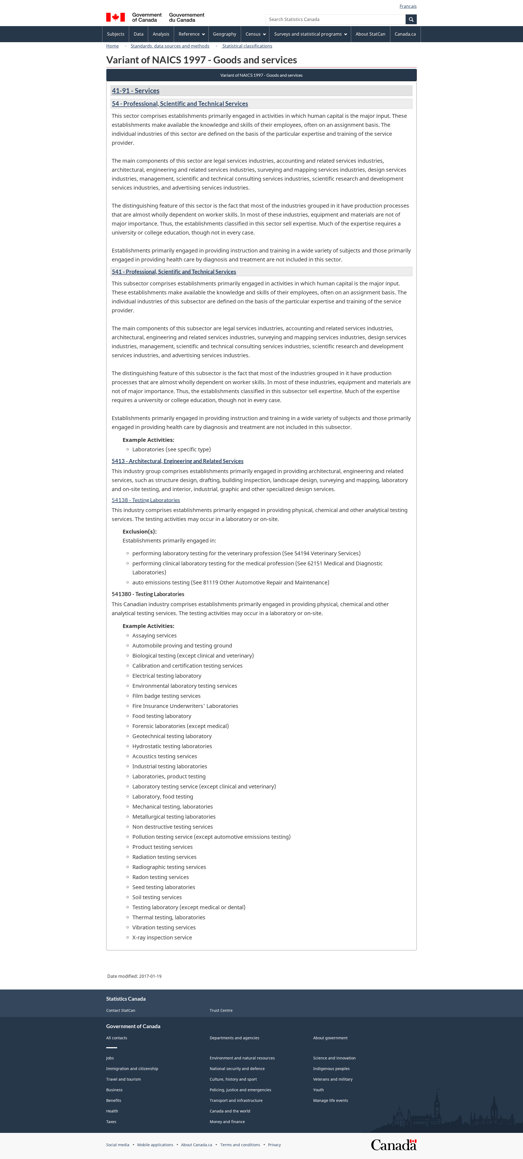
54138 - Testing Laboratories (146, 500)
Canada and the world (230, 1111)
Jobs (110, 1058)
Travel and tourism (123, 1079)
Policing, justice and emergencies (240, 1089)
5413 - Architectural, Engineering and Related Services (178, 461)
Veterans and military (332, 1079)
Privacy (274, 1144)
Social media (117, 1144)
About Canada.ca (196, 1144)
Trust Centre (221, 1010)
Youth (318, 1089)
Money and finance (227, 1121)
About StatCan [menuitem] (370, 34)
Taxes (111, 1121)
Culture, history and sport (233, 1079)
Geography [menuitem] (224, 34)
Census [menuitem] (253, 34)
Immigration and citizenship (132, 1068)
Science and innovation (334, 1058)
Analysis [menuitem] (161, 34)
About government (330, 1037)
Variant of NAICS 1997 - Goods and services (261, 75)
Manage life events (330, 1100)
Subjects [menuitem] (115, 34)
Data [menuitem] (139, 34)
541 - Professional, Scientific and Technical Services (174, 271)
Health (112, 1111)
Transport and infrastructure (236, 1100)
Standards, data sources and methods (170, 46)
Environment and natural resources (242, 1058)
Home (112, 46)
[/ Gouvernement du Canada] (155, 18)
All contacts (116, 1037)
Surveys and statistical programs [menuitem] (308, 34)
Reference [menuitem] (189, 34)
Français (408, 6)
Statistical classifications (246, 46)
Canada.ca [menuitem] (405, 34)
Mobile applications (155, 1144)
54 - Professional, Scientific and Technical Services (180, 103)
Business (114, 1089)
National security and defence (237, 1068)
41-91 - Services (135, 90)
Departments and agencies (234, 1037)
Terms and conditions (240, 1144)
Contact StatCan (120, 1010)
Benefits (113, 1100)
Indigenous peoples (331, 1068)
